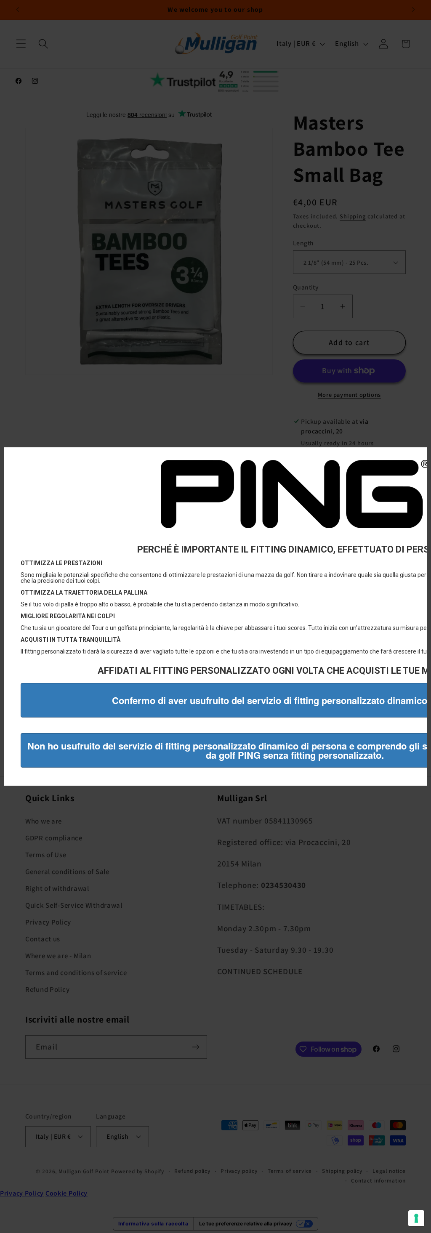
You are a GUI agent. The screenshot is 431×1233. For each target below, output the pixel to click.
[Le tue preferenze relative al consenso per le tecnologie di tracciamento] (416, 1218)
